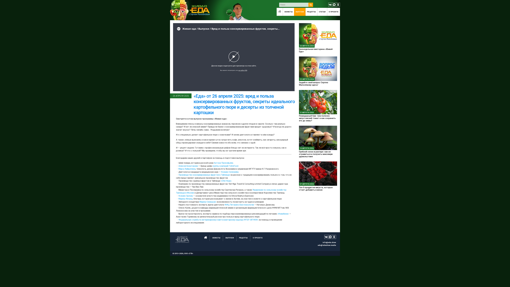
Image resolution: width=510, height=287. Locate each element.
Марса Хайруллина (187, 169)
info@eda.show (329, 242)
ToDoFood (233, 166)
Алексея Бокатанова (188, 166)
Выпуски (300, 12)
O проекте (334, 12)
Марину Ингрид (185, 198)
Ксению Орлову (185, 196)
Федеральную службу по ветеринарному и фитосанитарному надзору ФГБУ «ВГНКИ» (218, 219)
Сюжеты (288, 12)
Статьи (322, 12)
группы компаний (220, 166)
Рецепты (311, 12)
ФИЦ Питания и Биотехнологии (239, 204)
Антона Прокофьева (223, 163)
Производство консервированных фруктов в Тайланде (204, 175)
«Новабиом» (283, 213)
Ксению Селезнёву (229, 172)
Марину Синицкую (207, 202)
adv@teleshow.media (327, 245)
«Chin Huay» (225, 181)
